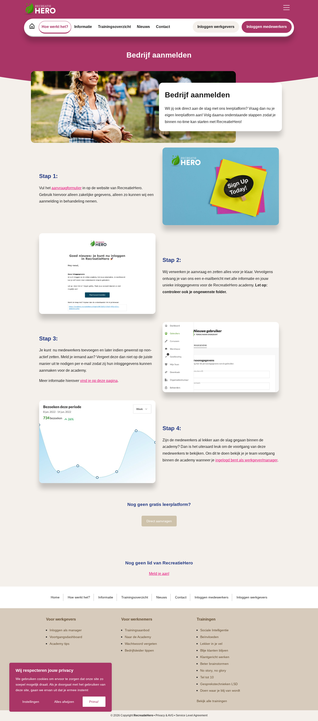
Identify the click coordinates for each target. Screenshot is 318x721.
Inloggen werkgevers (215, 27)
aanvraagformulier (66, 188)
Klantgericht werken (214, 657)
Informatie (83, 27)
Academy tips (59, 643)
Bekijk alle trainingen (212, 701)
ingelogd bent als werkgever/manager (246, 460)
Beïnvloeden (209, 637)
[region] (60, 687)
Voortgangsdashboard (66, 637)
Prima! (94, 702)
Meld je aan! (159, 574)
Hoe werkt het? (55, 27)
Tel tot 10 (207, 677)
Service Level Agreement (191, 715)
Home (55, 597)
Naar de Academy (138, 637)
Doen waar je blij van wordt (220, 690)
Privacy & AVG (164, 715)
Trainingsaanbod (137, 630)
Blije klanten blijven (214, 650)
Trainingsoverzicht (114, 27)
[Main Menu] (286, 7)
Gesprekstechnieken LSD (219, 684)
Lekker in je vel (211, 643)
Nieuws (143, 27)
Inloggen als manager (66, 630)
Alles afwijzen (64, 702)
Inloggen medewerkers (267, 27)
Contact (163, 27)
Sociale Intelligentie (214, 630)
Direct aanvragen (159, 521)
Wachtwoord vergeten (141, 643)
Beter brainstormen (214, 664)
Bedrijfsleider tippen (139, 650)
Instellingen (30, 702)
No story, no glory (213, 670)
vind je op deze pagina (99, 381)
